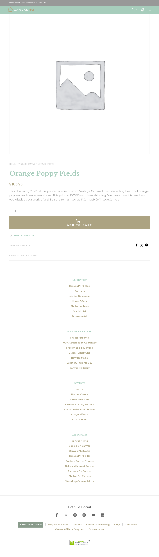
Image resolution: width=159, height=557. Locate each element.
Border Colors (79, 394)
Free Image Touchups (79, 347)
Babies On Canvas (79, 445)
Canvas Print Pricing (98, 524)
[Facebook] (137, 245)
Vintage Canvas (26, 164)
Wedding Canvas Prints (79, 481)
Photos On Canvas (79, 476)
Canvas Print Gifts (79, 455)
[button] (135, 9)
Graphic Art (79, 311)
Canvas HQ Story (80, 367)
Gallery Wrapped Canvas (79, 466)
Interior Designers (79, 296)
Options (77, 524)
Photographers (79, 306)
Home (12, 164)
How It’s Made (79, 357)
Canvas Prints (79, 440)
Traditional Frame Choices (79, 409)
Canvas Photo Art (79, 450)
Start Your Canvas (32, 524)
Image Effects (79, 414)
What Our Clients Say (79, 362)
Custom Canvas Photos (79, 461)
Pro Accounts (96, 529)
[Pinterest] (147, 245)
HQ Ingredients (79, 337)
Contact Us (131, 524)
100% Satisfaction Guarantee (79, 342)
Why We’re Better (58, 524)
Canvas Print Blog (79, 285)
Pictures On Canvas (79, 471)
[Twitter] (142, 245)
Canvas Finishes (79, 399)
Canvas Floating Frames (79, 404)
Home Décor (79, 301)
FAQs (79, 389)
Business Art (79, 316)
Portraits (80, 291)
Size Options (79, 419)
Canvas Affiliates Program (69, 529)
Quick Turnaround (79, 352)
